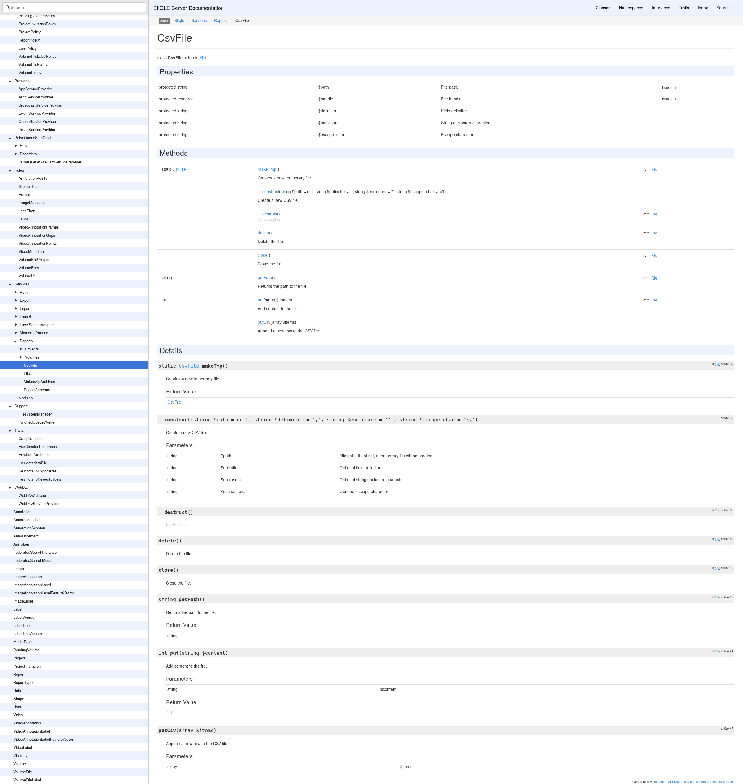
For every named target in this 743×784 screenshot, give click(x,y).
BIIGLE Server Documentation (188, 7)
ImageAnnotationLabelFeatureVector (43, 593)
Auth (24, 292)
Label (17, 609)
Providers (22, 80)
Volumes (32, 357)
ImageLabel (23, 601)
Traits (19, 430)
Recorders (28, 154)
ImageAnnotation (27, 576)
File (27, 373)
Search (723, 7)
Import (25, 308)
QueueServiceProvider (37, 121)
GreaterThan (29, 186)
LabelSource (23, 617)
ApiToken (21, 544)
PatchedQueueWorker (37, 422)
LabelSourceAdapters (38, 324)
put (261, 300)
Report (18, 674)
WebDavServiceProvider (39, 503)
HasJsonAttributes (34, 454)
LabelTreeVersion (27, 633)
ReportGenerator (37, 389)
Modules (26, 397)
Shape (18, 698)
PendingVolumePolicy (37, 15)
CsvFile (30, 365)
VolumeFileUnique (34, 259)
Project (19, 658)
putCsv (264, 322)
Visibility (20, 755)
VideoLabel (22, 747)
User (17, 706)
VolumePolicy (30, 72)
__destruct (267, 214)
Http (23, 145)
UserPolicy (28, 48)
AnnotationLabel (26, 519)
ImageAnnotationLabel (32, 584)
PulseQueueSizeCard (33, 137)
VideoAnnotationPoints (38, 243)
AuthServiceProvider (36, 97)
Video (18, 715)
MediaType (22, 641)
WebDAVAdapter (32, 495)
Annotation (22, 511)
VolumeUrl (27, 275)
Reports (26, 341)
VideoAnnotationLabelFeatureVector (43, 739)
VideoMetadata (31, 251)
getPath (265, 277)
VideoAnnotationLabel (31, 731)
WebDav (22, 487)
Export (25, 300)
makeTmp (267, 169)
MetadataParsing (34, 332)
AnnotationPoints (33, 178)
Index (703, 7)
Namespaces (631, 7)
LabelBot (27, 316)
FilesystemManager (35, 414)
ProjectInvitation (27, 666)
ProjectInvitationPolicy (37, 23)
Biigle (179, 20)
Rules (19, 170)
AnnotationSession (29, 528)
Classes (603, 7)
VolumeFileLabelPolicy (38, 56)
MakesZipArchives (39, 381)
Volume (19, 763)
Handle (24, 194)
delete (263, 232)
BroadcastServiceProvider (40, 105)
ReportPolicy (29, 40)
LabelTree (21, 625)
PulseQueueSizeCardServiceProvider (50, 162)
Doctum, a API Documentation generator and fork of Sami (693, 781)
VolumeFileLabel (27, 780)
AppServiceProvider (35, 88)
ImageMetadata (32, 202)
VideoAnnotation (27, 723)
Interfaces (661, 7)
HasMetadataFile (33, 462)
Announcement (26, 536)
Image (18, 568)
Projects (32, 349)
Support (21, 406)
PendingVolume (26, 649)
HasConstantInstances (38, 446)
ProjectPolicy (30, 32)
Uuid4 (23, 219)
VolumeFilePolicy (33, 64)
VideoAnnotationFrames (39, 227)
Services (22, 284)
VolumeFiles (29, 267)
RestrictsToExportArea (38, 471)
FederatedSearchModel (32, 560)
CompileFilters (31, 438)
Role (17, 690)
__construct (268, 191)
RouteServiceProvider (37, 129)
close (262, 255)
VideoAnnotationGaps (37, 235)
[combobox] (74, 7)
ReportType (23, 682)
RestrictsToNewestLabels (40, 479)
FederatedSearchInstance (35, 552)
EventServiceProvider (37, 113)
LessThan (27, 210)
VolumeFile (22, 771)
